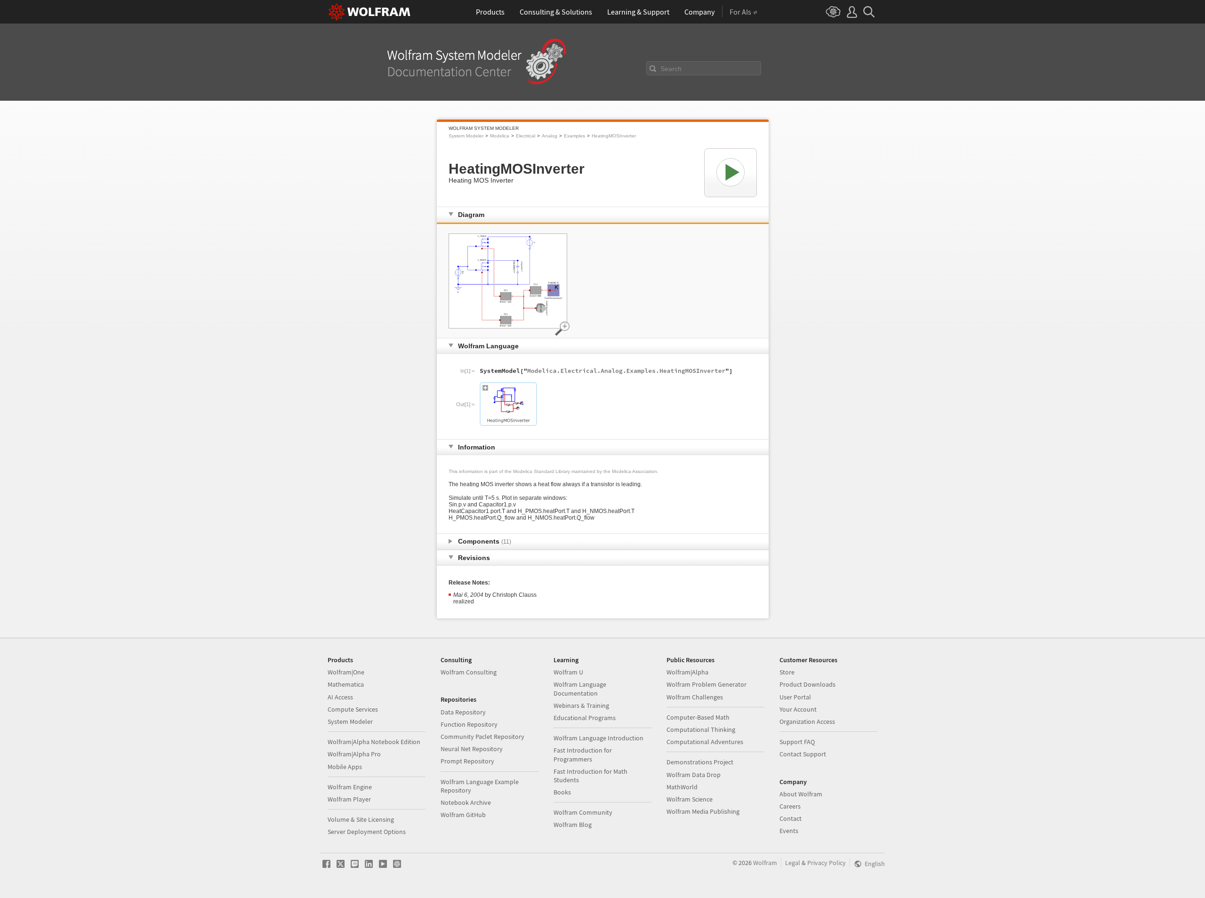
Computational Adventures (705, 742)
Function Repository (469, 724)
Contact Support (802, 754)
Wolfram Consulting (469, 672)
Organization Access (807, 721)
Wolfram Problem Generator (707, 684)
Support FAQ (797, 742)
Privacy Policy (826, 862)
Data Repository (463, 712)
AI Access (340, 697)
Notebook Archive (466, 802)
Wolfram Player (349, 799)
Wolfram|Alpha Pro (354, 754)
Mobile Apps (345, 766)
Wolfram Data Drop (694, 774)
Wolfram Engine (350, 787)
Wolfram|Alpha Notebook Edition (374, 742)
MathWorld (682, 787)
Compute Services (353, 709)
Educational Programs (585, 718)
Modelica (499, 135)
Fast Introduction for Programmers (583, 754)
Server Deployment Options (367, 831)
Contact (790, 818)
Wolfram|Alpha (687, 672)
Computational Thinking (701, 729)
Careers (790, 806)
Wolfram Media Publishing (703, 811)
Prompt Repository (467, 761)
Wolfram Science (690, 799)
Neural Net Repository (472, 749)
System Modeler (466, 135)
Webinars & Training (581, 705)
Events (788, 830)
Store (787, 672)
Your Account (798, 709)
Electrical (525, 135)
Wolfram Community (583, 812)
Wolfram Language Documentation (580, 688)
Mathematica (346, 684)
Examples (574, 135)
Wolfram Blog (573, 824)
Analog (549, 135)
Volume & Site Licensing (361, 819)
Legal (792, 862)
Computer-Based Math (698, 717)
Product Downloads (807, 684)
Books (562, 792)
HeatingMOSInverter (614, 135)
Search (671, 68)
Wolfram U (568, 672)
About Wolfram (800, 794)
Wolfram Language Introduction (598, 738)
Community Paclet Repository (482, 736)
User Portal (795, 697)
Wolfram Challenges (695, 697)
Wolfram (765, 862)
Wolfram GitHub (463, 814)
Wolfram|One (346, 672)
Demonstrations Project (700, 762)
